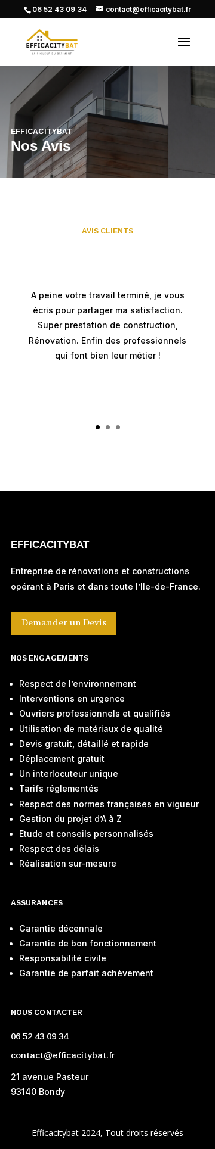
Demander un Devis (64, 623)
